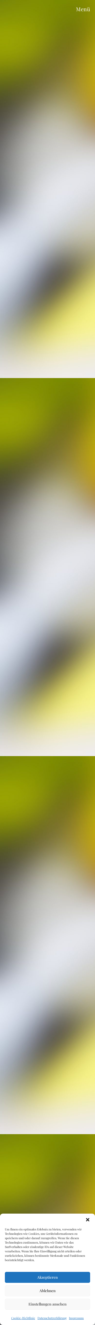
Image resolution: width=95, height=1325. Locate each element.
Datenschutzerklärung (52, 1318)
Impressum (76, 1318)
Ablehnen (47, 1290)
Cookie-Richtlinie (23, 1318)
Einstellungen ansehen (47, 1304)
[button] (87, 1219)
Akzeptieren (47, 1277)
